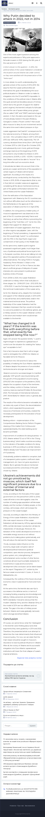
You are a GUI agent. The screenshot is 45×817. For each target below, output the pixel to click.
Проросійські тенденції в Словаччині (17, 693)
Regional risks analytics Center (29, 658)
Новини (13, 806)
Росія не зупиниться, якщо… (13, 716)
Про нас (20, 806)
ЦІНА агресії (11, 698)
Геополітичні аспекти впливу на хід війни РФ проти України (19, 676)
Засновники (30, 806)
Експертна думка (9, 22)
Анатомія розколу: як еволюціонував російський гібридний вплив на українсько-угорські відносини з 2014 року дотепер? (22, 758)
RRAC (11, 3)
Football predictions (13, 789)
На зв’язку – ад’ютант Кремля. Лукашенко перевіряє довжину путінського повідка (19, 704)
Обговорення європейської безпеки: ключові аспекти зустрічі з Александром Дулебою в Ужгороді (20, 766)
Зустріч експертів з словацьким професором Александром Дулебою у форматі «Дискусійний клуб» (21, 774)
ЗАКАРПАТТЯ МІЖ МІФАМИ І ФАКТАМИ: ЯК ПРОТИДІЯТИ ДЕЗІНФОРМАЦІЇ (21, 791)
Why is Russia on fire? (11, 711)
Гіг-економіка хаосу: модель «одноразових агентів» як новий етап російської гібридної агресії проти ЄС (22, 741)
